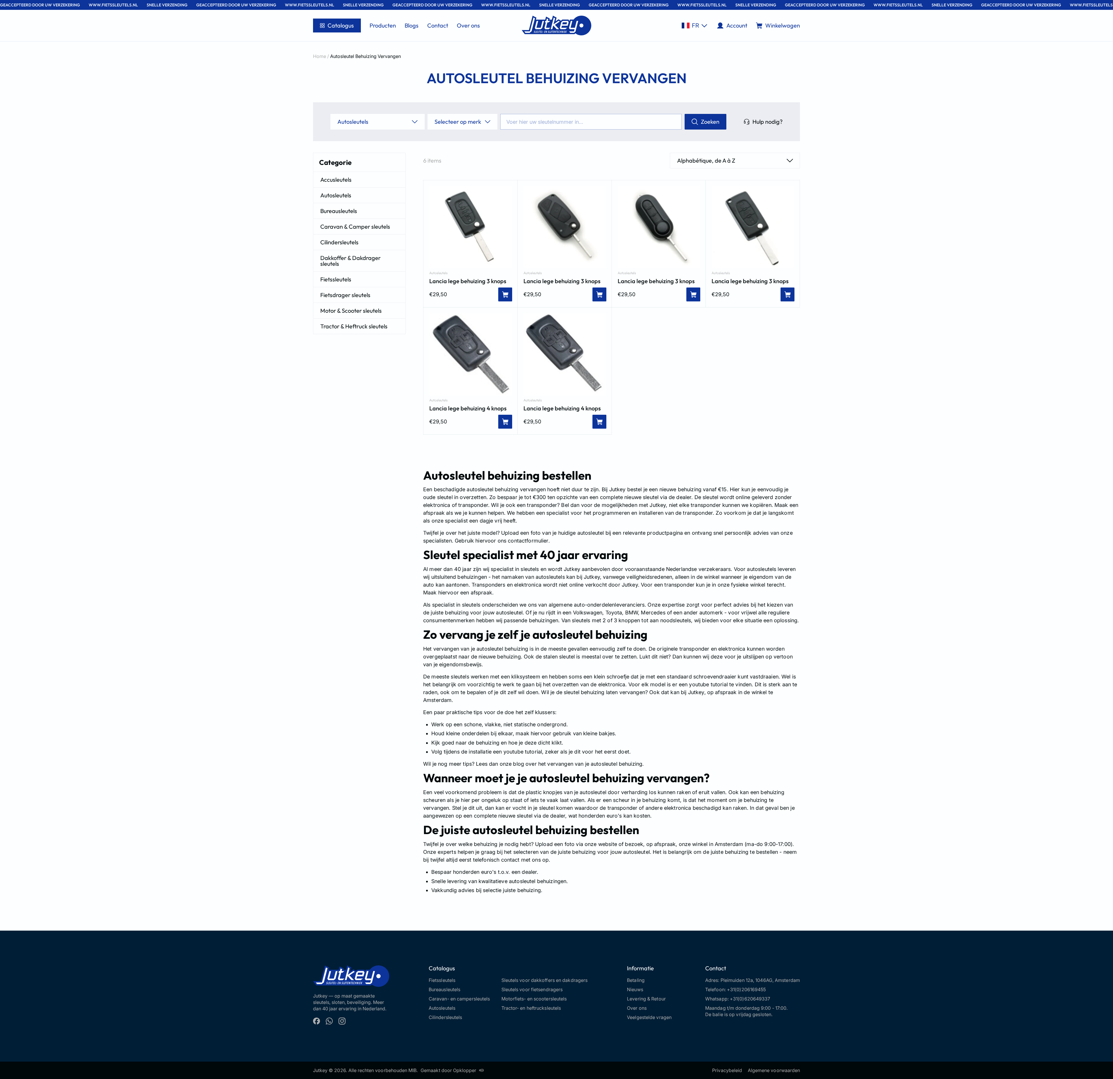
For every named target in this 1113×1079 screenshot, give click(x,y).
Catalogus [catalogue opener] (341, 25)
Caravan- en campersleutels (459, 999)
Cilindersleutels (339, 242)
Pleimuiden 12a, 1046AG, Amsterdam (760, 980)
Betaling (636, 980)
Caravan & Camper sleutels (355, 226)
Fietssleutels (335, 279)
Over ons (468, 25)
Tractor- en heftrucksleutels (531, 1008)
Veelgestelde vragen (649, 1017)
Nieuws (635, 989)
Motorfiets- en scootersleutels (534, 999)
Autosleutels (335, 195)
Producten (383, 25)
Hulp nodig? (767, 121)
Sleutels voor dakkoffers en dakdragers (544, 980)
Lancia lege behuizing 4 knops (468, 408)
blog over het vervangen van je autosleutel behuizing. (578, 764)
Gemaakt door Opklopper (448, 1070)
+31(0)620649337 (750, 999)
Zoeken (710, 121)
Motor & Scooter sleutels (351, 310)
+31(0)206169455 (746, 989)
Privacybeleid (727, 1070)
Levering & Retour (646, 999)
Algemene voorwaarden (774, 1070)
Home (319, 56)
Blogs (412, 25)
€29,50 (438, 294)
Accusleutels (336, 179)
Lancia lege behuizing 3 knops (467, 281)
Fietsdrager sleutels (345, 295)
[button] (694, 25)
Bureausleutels (338, 210)
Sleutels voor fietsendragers (532, 989)
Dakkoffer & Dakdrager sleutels (350, 260)
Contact (437, 25)
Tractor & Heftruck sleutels (354, 326)
